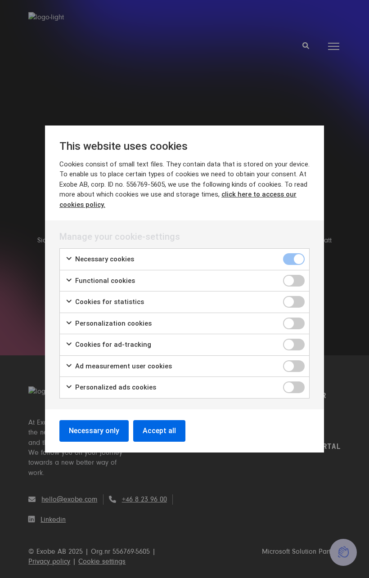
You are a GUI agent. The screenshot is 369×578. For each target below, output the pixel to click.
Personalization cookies (112, 323)
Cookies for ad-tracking (112, 345)
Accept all (159, 430)
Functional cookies (104, 281)
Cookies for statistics (108, 302)
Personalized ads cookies (114, 387)
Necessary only (94, 430)
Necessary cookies (103, 259)
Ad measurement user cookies (122, 366)
